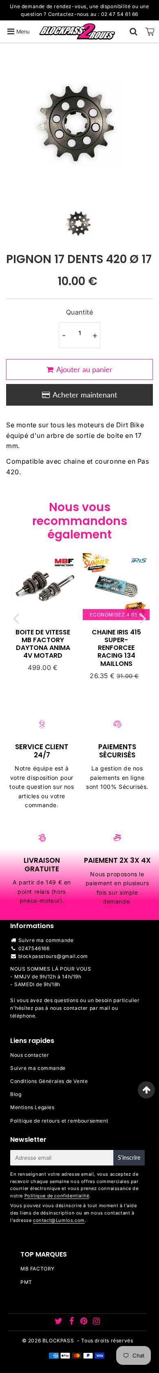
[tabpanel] (79, 223)
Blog (15, 1094)
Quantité (79, 312)
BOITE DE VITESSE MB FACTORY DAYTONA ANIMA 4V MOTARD (42, 644)
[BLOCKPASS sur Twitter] (59, 1322)
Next (143, 618)
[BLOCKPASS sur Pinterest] (84, 1322)
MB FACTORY (37, 1269)
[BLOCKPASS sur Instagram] (96, 1322)
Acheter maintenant (85, 394)
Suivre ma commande (46, 940)
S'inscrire (129, 1157)
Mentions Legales (32, 1107)
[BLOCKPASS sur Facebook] (72, 1322)
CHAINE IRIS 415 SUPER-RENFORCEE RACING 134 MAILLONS (116, 647)
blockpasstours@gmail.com (53, 956)
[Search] (133, 31)
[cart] (150, 31)
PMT (26, 1282)
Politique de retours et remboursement (59, 1121)
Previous (16, 618)
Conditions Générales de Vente (49, 1081)
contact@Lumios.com (59, 1220)
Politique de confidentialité (56, 1196)
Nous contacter (29, 1055)
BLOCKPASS (58, 1340)
